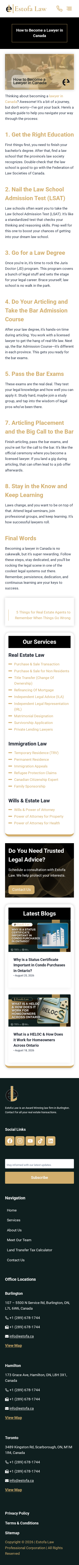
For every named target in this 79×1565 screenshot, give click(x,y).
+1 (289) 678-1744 (24, 1318)
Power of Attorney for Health (37, 823)
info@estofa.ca (21, 1336)
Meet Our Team (19, 1240)
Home (12, 1210)
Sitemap (12, 1533)
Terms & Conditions (22, 1523)
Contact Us (16, 1260)
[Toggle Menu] (69, 8)
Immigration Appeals (31, 766)
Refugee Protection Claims (35, 773)
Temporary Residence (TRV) (36, 753)
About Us (14, 1230)
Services (13, 1220)
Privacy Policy (17, 1513)
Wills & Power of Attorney (34, 810)
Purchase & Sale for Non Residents (41, 671)
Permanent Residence (31, 759)
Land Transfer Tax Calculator (29, 1250)
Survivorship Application (33, 723)
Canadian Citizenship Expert (36, 779)
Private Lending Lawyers (33, 729)
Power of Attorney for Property (38, 816)
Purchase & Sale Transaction (36, 664)
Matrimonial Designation (33, 716)
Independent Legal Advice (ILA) (39, 697)
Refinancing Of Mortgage (34, 690)
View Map (13, 1345)
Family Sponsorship (30, 786)
